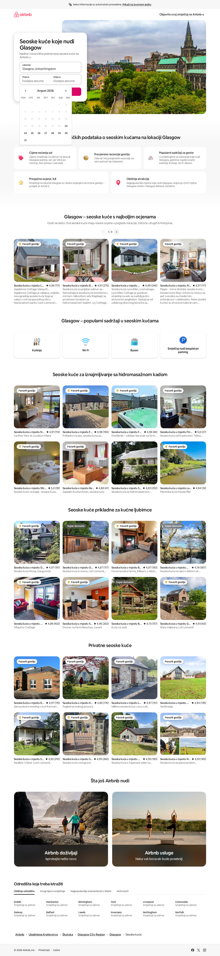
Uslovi (56, 950)
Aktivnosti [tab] (123, 891)
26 (39, 133)
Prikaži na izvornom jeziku (136, 4)
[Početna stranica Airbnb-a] (23, 14)
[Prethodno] (103, 232)
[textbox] (35, 81)
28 (52, 133)
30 (66, 133)
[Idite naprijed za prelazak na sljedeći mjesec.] (66, 91)
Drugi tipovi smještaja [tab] (52, 891)
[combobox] (50, 69)
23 (66, 126)
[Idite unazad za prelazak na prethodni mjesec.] (26, 91)
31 (25, 140)
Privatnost (44, 950)
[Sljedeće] (116, 232)
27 (45, 133)
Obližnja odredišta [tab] (24, 891)
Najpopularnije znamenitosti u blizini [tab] (91, 891)
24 (25, 133)
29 (59, 133)
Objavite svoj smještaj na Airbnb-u (181, 14)
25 (32, 133)
